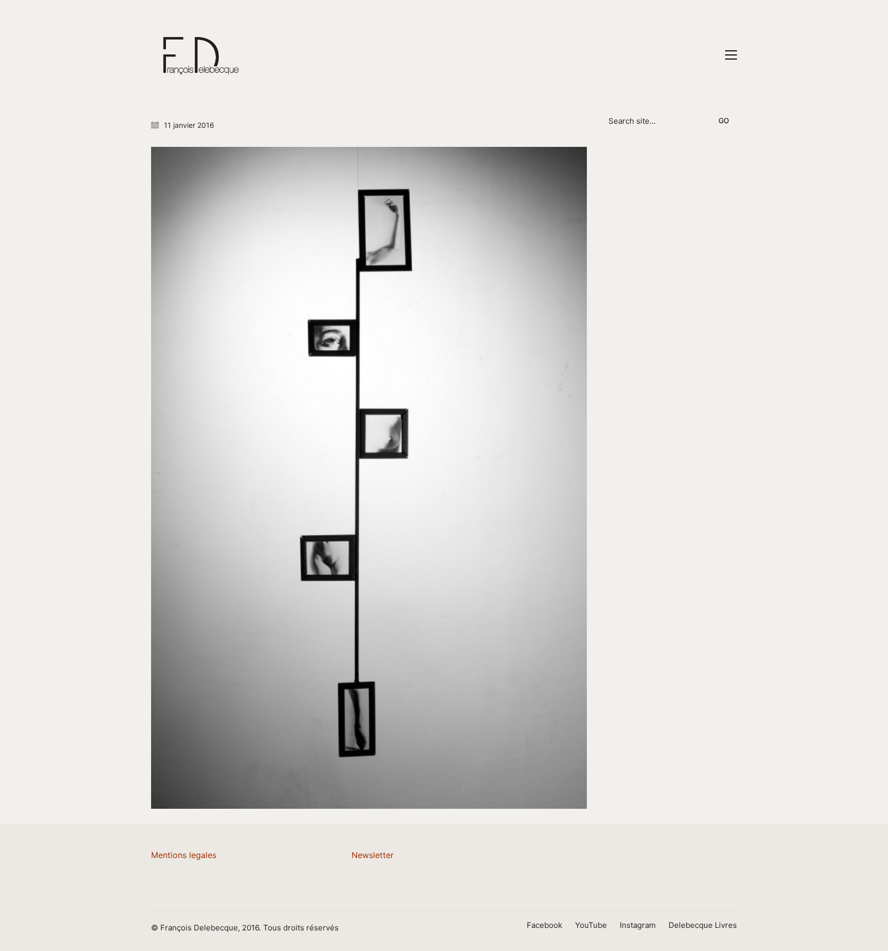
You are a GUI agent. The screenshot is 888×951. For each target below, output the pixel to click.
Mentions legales (183, 855)
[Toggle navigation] (731, 55)
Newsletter (372, 855)
